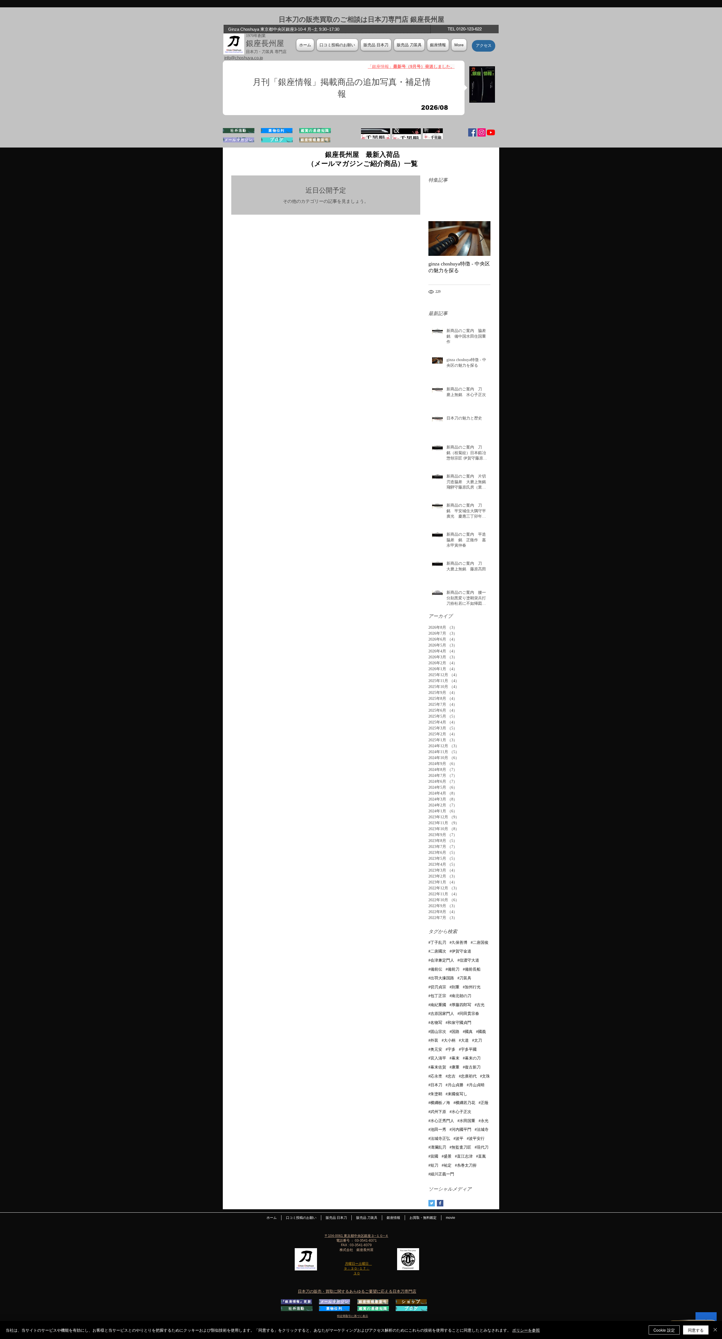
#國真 (468, 1032)
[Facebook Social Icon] (472, 132)
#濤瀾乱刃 (437, 1147)
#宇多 (450, 1049)
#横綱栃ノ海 (439, 1103)
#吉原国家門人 (441, 1014)
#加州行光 (472, 987)
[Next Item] (481, 238)
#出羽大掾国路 (441, 978)
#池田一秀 (437, 1129)
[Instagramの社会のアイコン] (481, 132)
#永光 (483, 1121)
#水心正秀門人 (441, 1121)
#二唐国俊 (479, 942)
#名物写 (435, 1023)
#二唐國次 (437, 951)
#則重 (454, 987)
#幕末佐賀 (437, 1067)
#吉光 (480, 1005)
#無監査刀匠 (460, 1147)
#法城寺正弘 (439, 1138)
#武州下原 (437, 1112)
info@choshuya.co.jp (243, 57)
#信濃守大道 (468, 960)
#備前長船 (472, 969)
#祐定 (447, 1165)
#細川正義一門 (441, 1174)
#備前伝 (435, 969)
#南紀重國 (437, 1005)
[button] (438, 45)
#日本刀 (435, 1085)
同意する (696, 1330)
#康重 (454, 1067)
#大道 (464, 1040)
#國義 (481, 1032)
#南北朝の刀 (460, 996)
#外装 (433, 1040)
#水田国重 (466, 1121)
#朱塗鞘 (435, 1094)
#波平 (458, 1138)
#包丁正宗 (437, 996)
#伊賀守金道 (460, 951)
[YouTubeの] (491, 132)
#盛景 (447, 1156)
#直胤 (481, 1156)
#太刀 (477, 1040)
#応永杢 (435, 1076)
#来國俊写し (456, 1094)
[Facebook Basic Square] (440, 1203)
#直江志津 (464, 1156)
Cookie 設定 (664, 1330)
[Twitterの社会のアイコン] (431, 1203)
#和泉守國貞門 (458, 1023)
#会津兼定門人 (441, 960)
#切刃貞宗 (437, 987)
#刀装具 (464, 978)
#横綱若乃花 (464, 1103)
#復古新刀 (472, 1067)
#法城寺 (481, 1129)
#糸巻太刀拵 (466, 1165)
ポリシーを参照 (526, 1330)
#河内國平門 (460, 1129)
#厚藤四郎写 (460, 1005)
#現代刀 (481, 1147)
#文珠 (485, 1076)
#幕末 (454, 1058)
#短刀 (433, 1165)
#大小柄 (448, 1040)
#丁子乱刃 (437, 942)
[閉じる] (715, 1329)
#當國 (433, 1156)
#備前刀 (452, 969)
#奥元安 (435, 1049)
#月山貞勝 (454, 1085)
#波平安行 (476, 1138)
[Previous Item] (437, 238)
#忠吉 (450, 1076)
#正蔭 (483, 1103)
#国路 (454, 1032)
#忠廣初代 (468, 1076)
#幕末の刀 (472, 1058)
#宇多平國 (468, 1049)
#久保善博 (458, 942)
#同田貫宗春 (468, 1014)
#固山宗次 (437, 1032)
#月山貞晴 (476, 1085)
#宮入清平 (437, 1058)
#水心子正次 (460, 1112)
